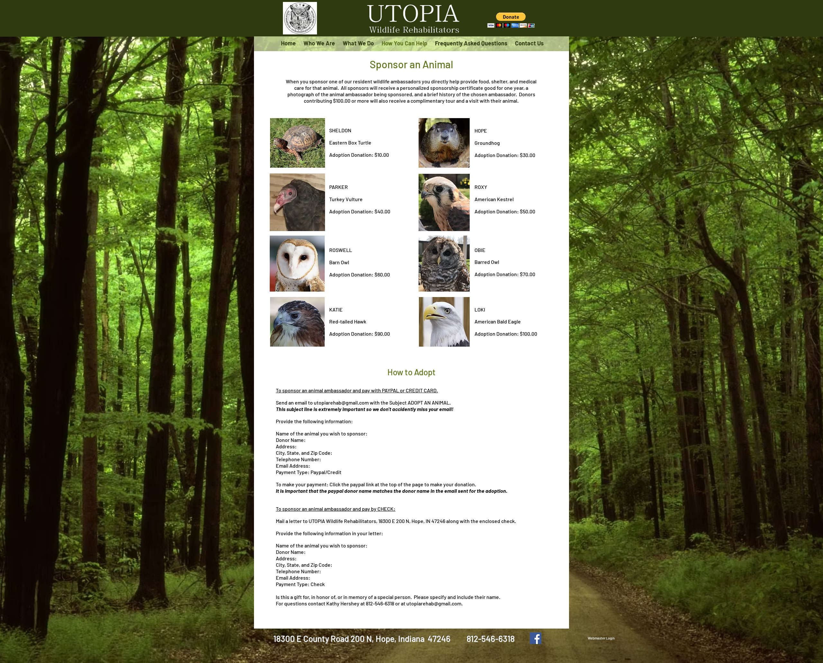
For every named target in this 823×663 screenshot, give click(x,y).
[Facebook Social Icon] (535, 638)
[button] (511, 20)
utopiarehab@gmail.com (341, 402)
